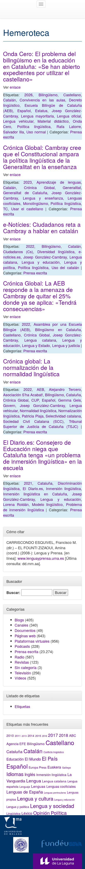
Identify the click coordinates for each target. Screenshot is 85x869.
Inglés (30, 774)
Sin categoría (26, 667)
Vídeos (20, 678)
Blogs (19, 619)
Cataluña (73, 394)
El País (50, 758)
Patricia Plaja (33, 416)
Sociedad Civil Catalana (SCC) (33, 421)
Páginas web (25, 635)
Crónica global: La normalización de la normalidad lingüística (31, 367)
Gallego (66, 767)
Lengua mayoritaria (37, 116)
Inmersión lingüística (63, 488)
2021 (28, 483)
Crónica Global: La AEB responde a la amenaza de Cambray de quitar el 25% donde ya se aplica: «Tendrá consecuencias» (40, 296)
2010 (10, 735)
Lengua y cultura (35, 798)
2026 (28, 94)
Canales (21, 625)
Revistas (22, 662)
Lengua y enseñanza (43, 198)
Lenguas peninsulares (55, 792)
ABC (72, 735)
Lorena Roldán (16, 504)
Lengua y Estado (36, 345)
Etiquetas (22, 706)
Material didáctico (53, 121)
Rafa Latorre (69, 126)
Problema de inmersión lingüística (42, 507)
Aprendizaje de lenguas (59, 182)
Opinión (41, 812)
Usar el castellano (27, 208)
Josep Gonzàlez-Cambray (45, 257)
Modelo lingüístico (47, 504)
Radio (19, 657)
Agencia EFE (16, 743)
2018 (63, 735)
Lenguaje (24, 787)
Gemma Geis (69, 400)
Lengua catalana (40, 340)
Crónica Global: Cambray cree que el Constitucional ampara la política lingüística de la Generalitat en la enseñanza (42, 157)
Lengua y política (17, 806)
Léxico (26, 813)
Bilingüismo (48, 94)
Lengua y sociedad (52, 805)
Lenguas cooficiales (61, 786)
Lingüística (13, 813)
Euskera (54, 767)
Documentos (25, 630)
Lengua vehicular (18, 121)
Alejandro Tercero (65, 389)
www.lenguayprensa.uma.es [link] (41, 558)
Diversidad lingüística (55, 251)
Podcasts (22, 646)
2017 (53, 735)
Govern (9, 405)
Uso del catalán (65, 267)
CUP (35, 400)
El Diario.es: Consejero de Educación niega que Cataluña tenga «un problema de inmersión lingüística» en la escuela (42, 455)
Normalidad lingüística (38, 410)
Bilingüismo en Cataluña (58, 329)
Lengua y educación (41, 262)
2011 (18, 736)
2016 (44, 735)
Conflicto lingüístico (54, 752)
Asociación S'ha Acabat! (23, 394)
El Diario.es (33, 488)
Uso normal (36, 131)
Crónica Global (39, 187)
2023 (28, 182)
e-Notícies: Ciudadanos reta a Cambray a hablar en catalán (42, 227)
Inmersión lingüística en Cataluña (35, 493)
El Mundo (33, 759)
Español (24, 110)
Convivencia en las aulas (42, 99)
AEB (40, 389)
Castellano (72, 94)
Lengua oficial (69, 116)
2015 (38, 736)
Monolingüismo (35, 203)
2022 (30, 246)
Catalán (9, 99)
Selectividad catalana (63, 416)
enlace (15, 87)
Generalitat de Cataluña (25, 192)
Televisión (23, 672)
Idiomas (15, 773)
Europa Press (37, 767)
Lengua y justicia (66, 345)
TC (5, 208)
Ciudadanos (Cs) (18, 251)
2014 (31, 736)
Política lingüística (34, 126)
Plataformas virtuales (32, 641)
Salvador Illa (13, 131)
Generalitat (72, 187)
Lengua (33, 780)
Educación (15, 759)
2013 (24, 735)
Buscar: (13, 592)
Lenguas (38, 786)
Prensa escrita (35, 272)
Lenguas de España (24, 792)
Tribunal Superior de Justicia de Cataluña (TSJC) (42, 424)
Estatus (41, 110)
